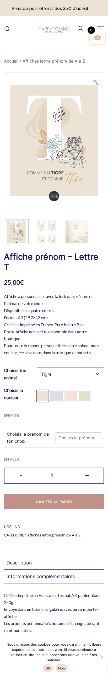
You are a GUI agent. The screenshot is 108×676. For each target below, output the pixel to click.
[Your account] (80, 28)
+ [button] (87, 475)
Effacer (11, 415)
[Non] (101, 657)
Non (61, 668)
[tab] (54, 563)
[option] (42, 396)
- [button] (21, 475)
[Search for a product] (7, 28)
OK (47, 668)
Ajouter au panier (54, 502)
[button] (95, 82)
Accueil (11, 61)
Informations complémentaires (41, 576)
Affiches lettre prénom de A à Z (54, 61)
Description (19, 563)
